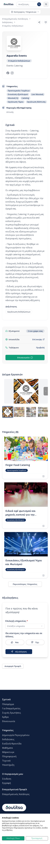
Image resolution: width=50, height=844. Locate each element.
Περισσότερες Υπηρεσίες (25, 584)
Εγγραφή (6, 783)
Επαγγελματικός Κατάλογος (16, 794)
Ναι (17, 642)
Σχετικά (6, 699)
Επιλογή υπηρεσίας (16, 621)
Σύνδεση (6, 778)
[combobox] (27, 4)
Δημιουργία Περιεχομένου (15, 735)
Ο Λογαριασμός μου (12, 774)
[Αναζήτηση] (39, 4)
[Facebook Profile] (8, 73)
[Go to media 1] (7, 412)
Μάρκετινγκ (8, 752)
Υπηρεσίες (7, 730)
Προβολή (40, 347)
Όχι (37, 642)
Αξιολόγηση (21, 651)
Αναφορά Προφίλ (13, 666)
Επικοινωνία (23, 357)
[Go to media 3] (31, 412)
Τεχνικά (6, 760)
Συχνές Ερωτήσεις (11, 712)
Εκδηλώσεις (8, 739)
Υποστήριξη (8, 764)
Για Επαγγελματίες (11, 708)
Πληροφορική (9, 756)
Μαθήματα (7, 747)
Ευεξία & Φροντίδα (11, 743)
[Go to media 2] (19, 412)
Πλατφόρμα (8, 704)
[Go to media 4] (42, 412)
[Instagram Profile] (12, 73)
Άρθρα (5, 717)
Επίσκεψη (37, 339)
